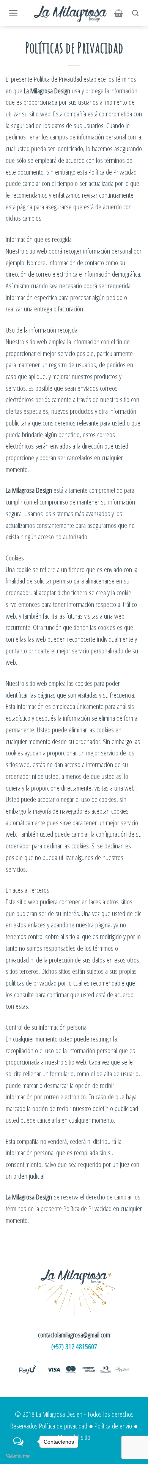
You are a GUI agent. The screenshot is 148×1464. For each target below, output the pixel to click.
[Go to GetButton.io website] (18, 1456)
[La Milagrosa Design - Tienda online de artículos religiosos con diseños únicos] (71, 13)
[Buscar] (137, 13)
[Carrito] (120, 13)
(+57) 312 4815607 (74, 1346)
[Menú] (15, 13)
